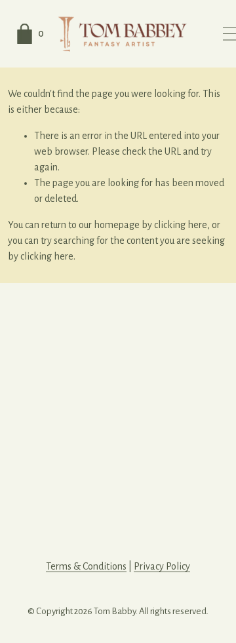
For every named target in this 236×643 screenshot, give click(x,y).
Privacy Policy (162, 566)
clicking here (180, 225)
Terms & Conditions (86, 566)
